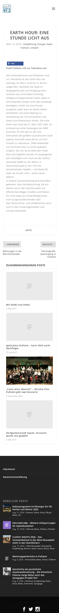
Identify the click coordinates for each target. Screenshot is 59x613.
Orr (19, 515)
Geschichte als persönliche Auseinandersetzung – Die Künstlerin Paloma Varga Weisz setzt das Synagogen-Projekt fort (32, 573)
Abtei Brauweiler (33, 546)
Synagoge (38, 583)
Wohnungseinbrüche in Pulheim (29, 556)
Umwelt (34, 47)
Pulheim (25, 47)
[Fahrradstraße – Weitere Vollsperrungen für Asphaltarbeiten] (7, 525)
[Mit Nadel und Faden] (29, 286)
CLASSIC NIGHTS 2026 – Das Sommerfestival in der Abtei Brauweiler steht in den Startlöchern (33, 539)
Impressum (9, 469)
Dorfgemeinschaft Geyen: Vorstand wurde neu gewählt (26, 434)
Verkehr (51, 529)
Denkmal (29, 581)
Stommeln (28, 583)
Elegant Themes (28, 601)
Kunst (42, 512)
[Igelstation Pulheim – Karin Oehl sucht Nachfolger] (29, 327)
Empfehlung (29, 44)
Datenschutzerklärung (15, 476)
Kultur (36, 512)
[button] (15, 64)
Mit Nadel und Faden (18, 304)
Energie (41, 44)
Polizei (45, 559)
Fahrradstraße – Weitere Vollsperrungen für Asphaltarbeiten (34, 524)
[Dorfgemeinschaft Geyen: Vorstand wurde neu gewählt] (29, 414)
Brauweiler (47, 546)
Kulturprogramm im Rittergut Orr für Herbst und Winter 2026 (32, 508)
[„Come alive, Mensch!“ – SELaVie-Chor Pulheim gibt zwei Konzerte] (29, 371)
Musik (48, 512)
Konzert (29, 512)
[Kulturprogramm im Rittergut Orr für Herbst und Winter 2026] (7, 509)
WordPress (30, 604)
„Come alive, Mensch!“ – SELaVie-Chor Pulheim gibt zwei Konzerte (28, 391)
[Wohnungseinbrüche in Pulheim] (7, 558)
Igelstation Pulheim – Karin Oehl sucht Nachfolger (28, 347)
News (49, 44)
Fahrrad (29, 529)
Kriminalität (30, 559)
